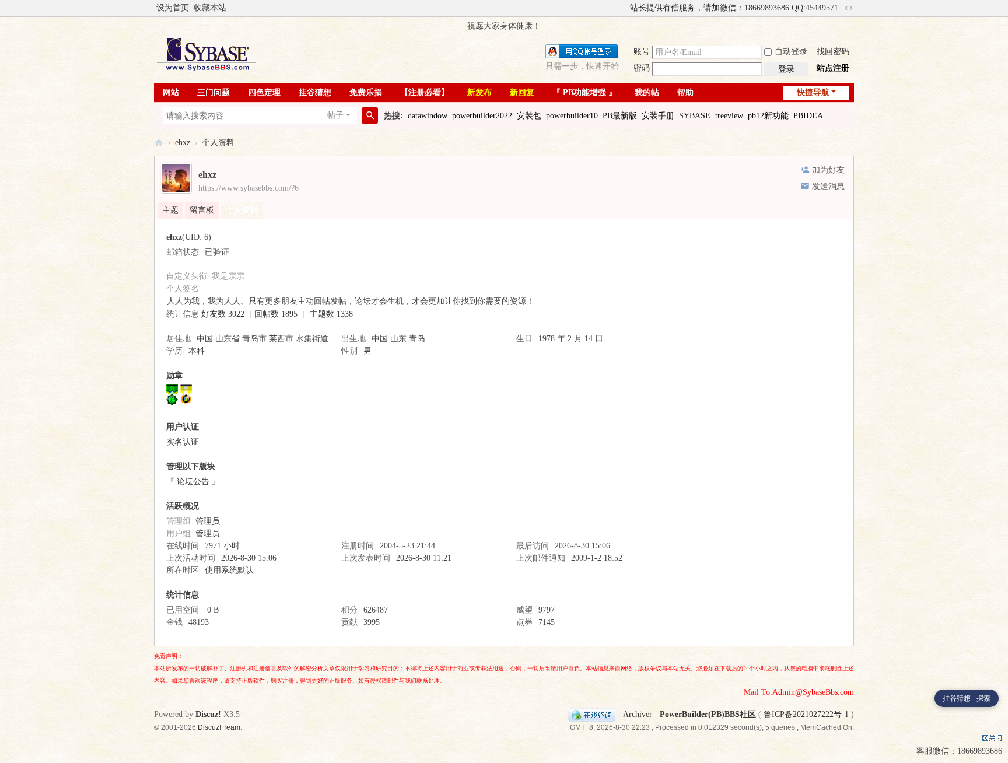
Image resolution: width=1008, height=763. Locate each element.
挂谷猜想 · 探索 (967, 698)
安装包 (529, 115)
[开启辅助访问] (625, 8)
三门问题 (213, 92)
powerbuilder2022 (482, 115)
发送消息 (828, 186)
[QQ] (591, 714)
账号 (642, 51)
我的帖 (647, 92)
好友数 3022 (222, 314)
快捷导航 (813, 92)
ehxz (182, 142)
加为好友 (828, 170)
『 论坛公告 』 (193, 481)
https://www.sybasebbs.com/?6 (248, 188)
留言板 (202, 210)
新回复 (522, 92)
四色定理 (264, 92)
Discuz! (208, 714)
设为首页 (172, 8)
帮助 (685, 92)
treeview (729, 115)
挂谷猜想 (315, 92)
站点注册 (833, 68)
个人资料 (241, 210)
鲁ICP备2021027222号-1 (806, 714)
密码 (642, 68)
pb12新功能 (768, 115)
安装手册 (658, 115)
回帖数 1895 (276, 314)
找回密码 (833, 51)
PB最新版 (620, 115)
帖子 (335, 115)
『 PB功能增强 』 (584, 92)
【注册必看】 (424, 92)
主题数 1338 (331, 314)
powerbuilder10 (572, 115)
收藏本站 (210, 8)
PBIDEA (808, 115)
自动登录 (791, 51)
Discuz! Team (219, 727)
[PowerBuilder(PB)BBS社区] (206, 54)
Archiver (637, 714)
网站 (171, 92)
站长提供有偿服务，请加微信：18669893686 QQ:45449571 (734, 8)
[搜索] (370, 115)
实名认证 (182, 442)
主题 (170, 210)
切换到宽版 (849, 8)
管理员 (207, 521)
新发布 (479, 92)
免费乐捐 (365, 92)
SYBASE (694, 115)
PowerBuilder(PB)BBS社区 (158, 142)
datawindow (427, 115)
